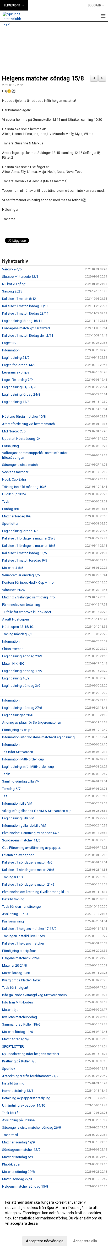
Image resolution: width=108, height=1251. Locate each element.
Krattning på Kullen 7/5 (19, 1061)
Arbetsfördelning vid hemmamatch (28, 424)
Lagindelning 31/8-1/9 (18, 387)
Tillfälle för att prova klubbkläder (26, 612)
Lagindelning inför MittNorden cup (28, 767)
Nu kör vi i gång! (14, 284)
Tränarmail (10, 1135)
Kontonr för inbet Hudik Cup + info (28, 582)
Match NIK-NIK (13, 663)
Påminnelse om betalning (21, 605)
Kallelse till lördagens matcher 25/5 (28, 538)
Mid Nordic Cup (14, 431)
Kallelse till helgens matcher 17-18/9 (29, 929)
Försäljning (10, 446)
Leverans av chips (15, 372)
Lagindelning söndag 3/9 (21, 686)
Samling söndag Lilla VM (21, 781)
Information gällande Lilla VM (24, 826)
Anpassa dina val (19, 1230)
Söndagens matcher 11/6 (21, 840)
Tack (5, 501)
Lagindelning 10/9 (15, 678)
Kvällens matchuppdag (19, 1017)
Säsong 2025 (12, 291)
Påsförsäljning (13, 921)
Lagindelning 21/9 (15, 358)
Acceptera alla (85, 1241)
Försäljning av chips (17, 730)
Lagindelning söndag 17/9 (22, 671)
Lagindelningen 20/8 (17, 715)
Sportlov (8, 1069)
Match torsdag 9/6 (16, 1039)
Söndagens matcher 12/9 (21, 1150)
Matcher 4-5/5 (12, 568)
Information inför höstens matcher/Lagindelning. (38, 737)
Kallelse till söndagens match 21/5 (28, 884)
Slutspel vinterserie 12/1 (20, 277)
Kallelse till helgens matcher (23, 943)
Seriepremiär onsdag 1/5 (21, 575)
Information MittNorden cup (23, 759)
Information (11, 350)
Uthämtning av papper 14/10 (23, 1105)
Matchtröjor (11, 1010)
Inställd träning (13, 899)
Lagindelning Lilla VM (18, 818)
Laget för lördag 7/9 (17, 380)
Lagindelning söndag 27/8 (22, 708)
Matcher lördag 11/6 (17, 1032)
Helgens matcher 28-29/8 (21, 958)
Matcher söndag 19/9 (18, 1142)
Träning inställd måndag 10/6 (24, 487)
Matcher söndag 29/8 (18, 1172)
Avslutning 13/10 (15, 914)
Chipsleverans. (13, 649)
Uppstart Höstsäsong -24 (21, 439)
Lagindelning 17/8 (15, 402)
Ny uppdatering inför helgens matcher (30, 1054)
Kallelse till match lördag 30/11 (25, 306)
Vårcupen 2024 (13, 590)
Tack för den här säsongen (22, 907)
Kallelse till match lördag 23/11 (25, 313)
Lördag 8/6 (10, 509)
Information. (11, 700)
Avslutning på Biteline (18, 1120)
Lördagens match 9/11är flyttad (26, 328)
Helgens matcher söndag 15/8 (43, 78)
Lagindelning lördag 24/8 (21, 394)
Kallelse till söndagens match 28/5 (28, 870)
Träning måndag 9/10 (18, 634)
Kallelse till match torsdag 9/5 (24, 560)
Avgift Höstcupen (15, 619)
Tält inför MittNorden (17, 752)
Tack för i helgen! (15, 988)
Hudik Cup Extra (14, 479)
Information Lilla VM (17, 803)
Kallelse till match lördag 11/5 (24, 553)
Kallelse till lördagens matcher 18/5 (28, 546)
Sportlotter (10, 524)
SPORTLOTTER (13, 1046)
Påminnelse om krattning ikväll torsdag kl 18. (35, 892)
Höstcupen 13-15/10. (18, 627)
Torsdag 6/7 (11, 789)
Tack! (6, 774)
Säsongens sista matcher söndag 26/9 (31, 1127)
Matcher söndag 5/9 (17, 1157)
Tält (4, 796)
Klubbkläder (11, 1164)
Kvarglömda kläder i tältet (21, 980)
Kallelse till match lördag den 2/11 (27, 335)
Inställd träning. (13, 1083)
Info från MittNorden (17, 1002)
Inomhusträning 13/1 (17, 1091)
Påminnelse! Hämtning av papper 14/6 (30, 833)
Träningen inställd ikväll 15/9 (23, 936)
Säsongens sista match (20, 465)
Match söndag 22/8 (17, 1179)
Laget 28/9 (10, 343)
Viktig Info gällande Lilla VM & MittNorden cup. (37, 811)
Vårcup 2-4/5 (11, 269)
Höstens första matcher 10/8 (24, 416)
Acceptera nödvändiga (44, 1241)
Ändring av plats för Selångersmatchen (31, 722)
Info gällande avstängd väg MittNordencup (34, 995)
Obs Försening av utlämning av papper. (31, 848)
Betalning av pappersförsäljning (26, 1098)
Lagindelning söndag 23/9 (22, 656)
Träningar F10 (12, 877)
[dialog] (54, 1221)
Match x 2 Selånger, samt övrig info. (29, 597)
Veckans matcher (15, 472)
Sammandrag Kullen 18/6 (21, 1024)
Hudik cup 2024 (14, 494)
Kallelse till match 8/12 (19, 299)
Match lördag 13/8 (16, 973)
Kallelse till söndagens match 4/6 (27, 862)
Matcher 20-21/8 (14, 965)
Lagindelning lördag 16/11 (22, 321)
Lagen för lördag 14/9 (18, 365)
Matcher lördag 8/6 (16, 516)
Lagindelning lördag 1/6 (20, 531)
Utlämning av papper (18, 855)
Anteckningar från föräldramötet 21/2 (30, 1076)
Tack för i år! (11, 1113)
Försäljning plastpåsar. (19, 951)
